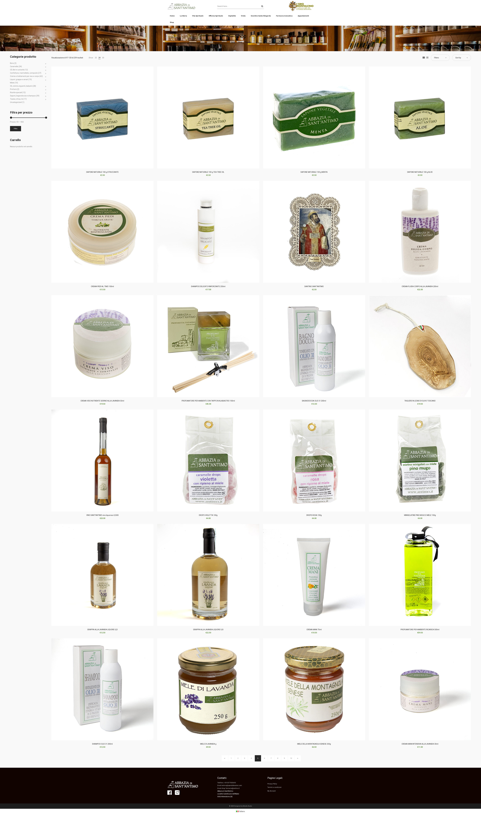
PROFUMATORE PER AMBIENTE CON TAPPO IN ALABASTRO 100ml (208, 401)
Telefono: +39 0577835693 (226, 783)
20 (96, 58)
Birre (12, 63)
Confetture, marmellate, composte (24, 73)
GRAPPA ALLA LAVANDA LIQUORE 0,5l (208, 630)
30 (103, 58)
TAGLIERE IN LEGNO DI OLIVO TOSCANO (420, 401)
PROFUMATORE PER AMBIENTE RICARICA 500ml (420, 630)
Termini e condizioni (274, 787)
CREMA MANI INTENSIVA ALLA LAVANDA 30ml (420, 744)
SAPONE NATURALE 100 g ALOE (420, 172)
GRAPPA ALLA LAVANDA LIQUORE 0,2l (102, 630)
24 (99, 58)
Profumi (13, 89)
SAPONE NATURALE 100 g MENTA (314, 172)
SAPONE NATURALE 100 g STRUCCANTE (102, 172)
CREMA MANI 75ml (314, 630)
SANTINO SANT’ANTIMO (314, 286)
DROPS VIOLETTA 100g (208, 515)
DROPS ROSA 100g (314, 515)
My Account (271, 791)
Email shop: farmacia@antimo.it (228, 788)
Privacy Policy (272, 784)
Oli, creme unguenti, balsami (21, 86)
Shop (240, 42)
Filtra (15, 129)
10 (291, 758)
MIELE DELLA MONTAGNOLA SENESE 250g (314, 744)
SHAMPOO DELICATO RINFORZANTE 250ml (208, 286)
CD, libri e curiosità (17, 70)
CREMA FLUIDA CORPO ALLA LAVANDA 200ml (420, 286)
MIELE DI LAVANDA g (208, 744)
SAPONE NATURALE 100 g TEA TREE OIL (208, 172)
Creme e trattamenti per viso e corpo (24, 76)
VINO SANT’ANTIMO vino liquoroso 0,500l (102, 515)
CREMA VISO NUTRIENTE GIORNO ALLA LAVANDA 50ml (102, 401)
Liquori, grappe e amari (19, 79)
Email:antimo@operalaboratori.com (229, 785)
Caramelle (14, 66)
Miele (12, 83)
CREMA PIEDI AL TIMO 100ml (102, 286)
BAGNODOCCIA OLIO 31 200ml (314, 401)
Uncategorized (16, 102)
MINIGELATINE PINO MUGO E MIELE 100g (420, 515)
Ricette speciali (16, 92)
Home (233, 42)
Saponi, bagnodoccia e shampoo (23, 96)
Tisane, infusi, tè (16, 99)
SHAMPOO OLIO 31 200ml (102, 744)
